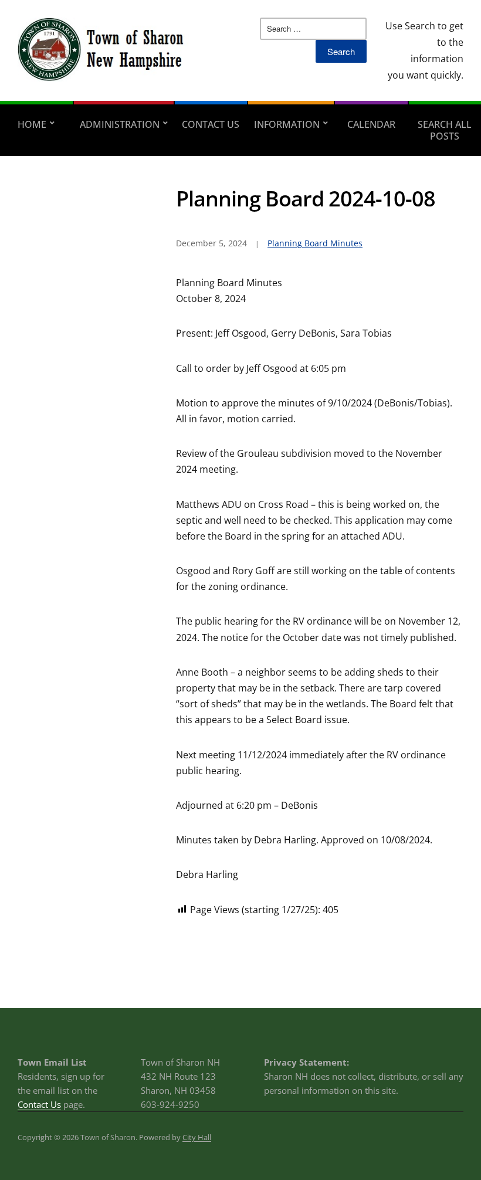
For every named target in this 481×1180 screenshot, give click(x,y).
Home (32, 124)
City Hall (196, 1137)
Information (287, 124)
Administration (120, 124)
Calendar (371, 124)
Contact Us (210, 124)
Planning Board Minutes (315, 243)
